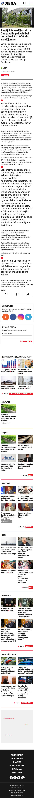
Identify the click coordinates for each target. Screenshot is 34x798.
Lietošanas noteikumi (17, 788)
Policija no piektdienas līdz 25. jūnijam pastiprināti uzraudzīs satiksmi (25, 670)
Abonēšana (17, 755)
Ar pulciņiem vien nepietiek (7, 609)
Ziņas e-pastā (17, 765)
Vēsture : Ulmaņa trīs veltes (25, 371)
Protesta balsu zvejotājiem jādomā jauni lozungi (25, 498)
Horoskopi (17, 758)
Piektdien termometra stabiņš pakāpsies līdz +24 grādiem (8, 418)
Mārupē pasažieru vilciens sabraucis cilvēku (25, 447)
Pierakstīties (26, 341)
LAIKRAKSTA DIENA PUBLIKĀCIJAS (17, 357)
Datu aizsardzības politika (17, 790)
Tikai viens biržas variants (24, 388)
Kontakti (17, 773)
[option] (17, 18)
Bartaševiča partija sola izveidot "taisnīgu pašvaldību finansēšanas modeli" (25, 634)
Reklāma (17, 769)
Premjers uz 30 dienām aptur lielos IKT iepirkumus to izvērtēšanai (8, 516)
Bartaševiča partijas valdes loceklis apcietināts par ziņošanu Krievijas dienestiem (25, 692)
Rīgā (4, 535)
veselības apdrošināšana (14, 728)
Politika (6, 483)
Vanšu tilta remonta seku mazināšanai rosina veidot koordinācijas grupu (8, 551)
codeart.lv (20, 793)
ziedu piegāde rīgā (8, 718)
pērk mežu (16, 719)
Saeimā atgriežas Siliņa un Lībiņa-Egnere (24, 515)
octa (26, 724)
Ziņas (4, 432)
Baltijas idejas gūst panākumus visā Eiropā (25, 466)
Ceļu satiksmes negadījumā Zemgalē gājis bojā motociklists (8, 670)
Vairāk (6, 394)
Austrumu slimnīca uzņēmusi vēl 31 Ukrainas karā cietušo (8, 467)
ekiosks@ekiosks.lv (17, 795)
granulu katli (8, 735)
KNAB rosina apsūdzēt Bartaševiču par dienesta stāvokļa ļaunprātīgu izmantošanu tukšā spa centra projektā (8, 635)
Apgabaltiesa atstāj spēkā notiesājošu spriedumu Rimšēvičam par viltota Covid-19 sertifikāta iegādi (8, 691)
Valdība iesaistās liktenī (8, 388)
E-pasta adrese (7, 333)
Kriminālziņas (9, 654)
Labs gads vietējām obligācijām (8, 371)
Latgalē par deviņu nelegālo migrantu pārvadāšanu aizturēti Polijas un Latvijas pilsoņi (25, 612)
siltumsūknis (23, 736)
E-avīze (17, 762)
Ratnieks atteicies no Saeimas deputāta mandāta (8, 498)
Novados (5, 75)
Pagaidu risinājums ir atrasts (8, 571)
